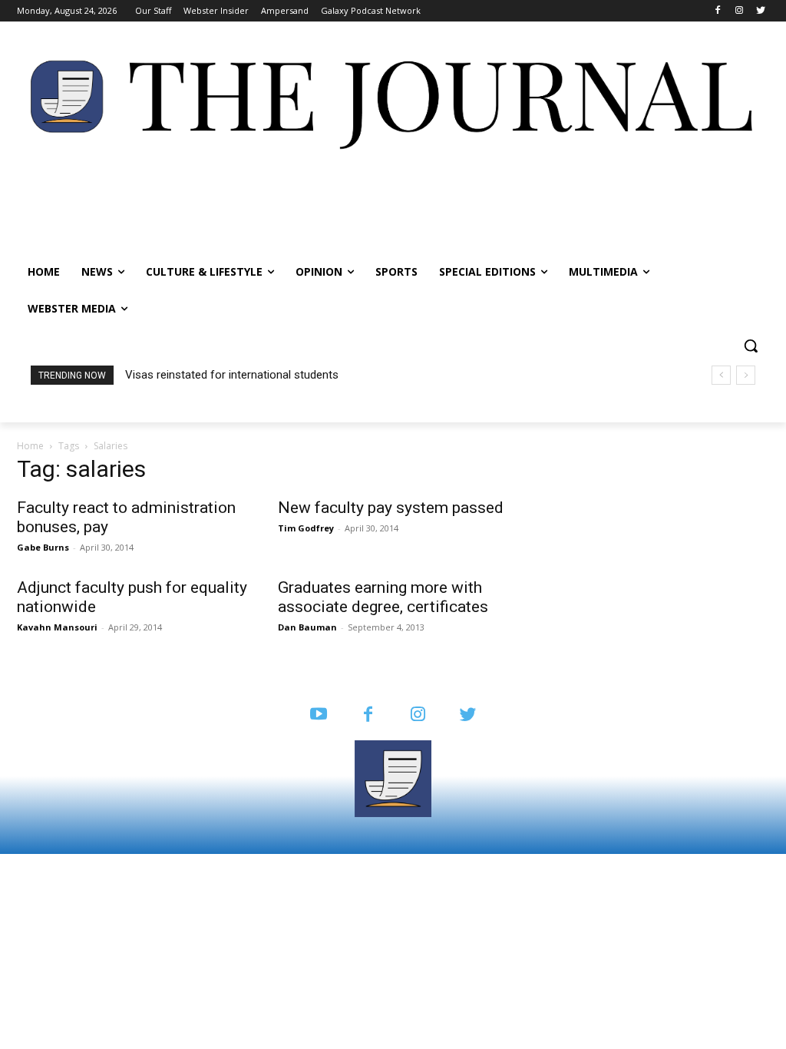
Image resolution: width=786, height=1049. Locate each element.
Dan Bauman (307, 627)
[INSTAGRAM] (418, 715)
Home (30, 445)
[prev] (721, 375)
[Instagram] (739, 11)
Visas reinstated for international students (232, 375)
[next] (745, 375)
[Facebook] (718, 11)
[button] (750, 345)
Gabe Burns (43, 547)
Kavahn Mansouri (57, 627)
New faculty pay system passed (391, 507)
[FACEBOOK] (368, 715)
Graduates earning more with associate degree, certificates (383, 597)
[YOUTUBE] (318, 715)
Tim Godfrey (306, 528)
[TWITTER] (468, 715)
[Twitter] (760, 11)
